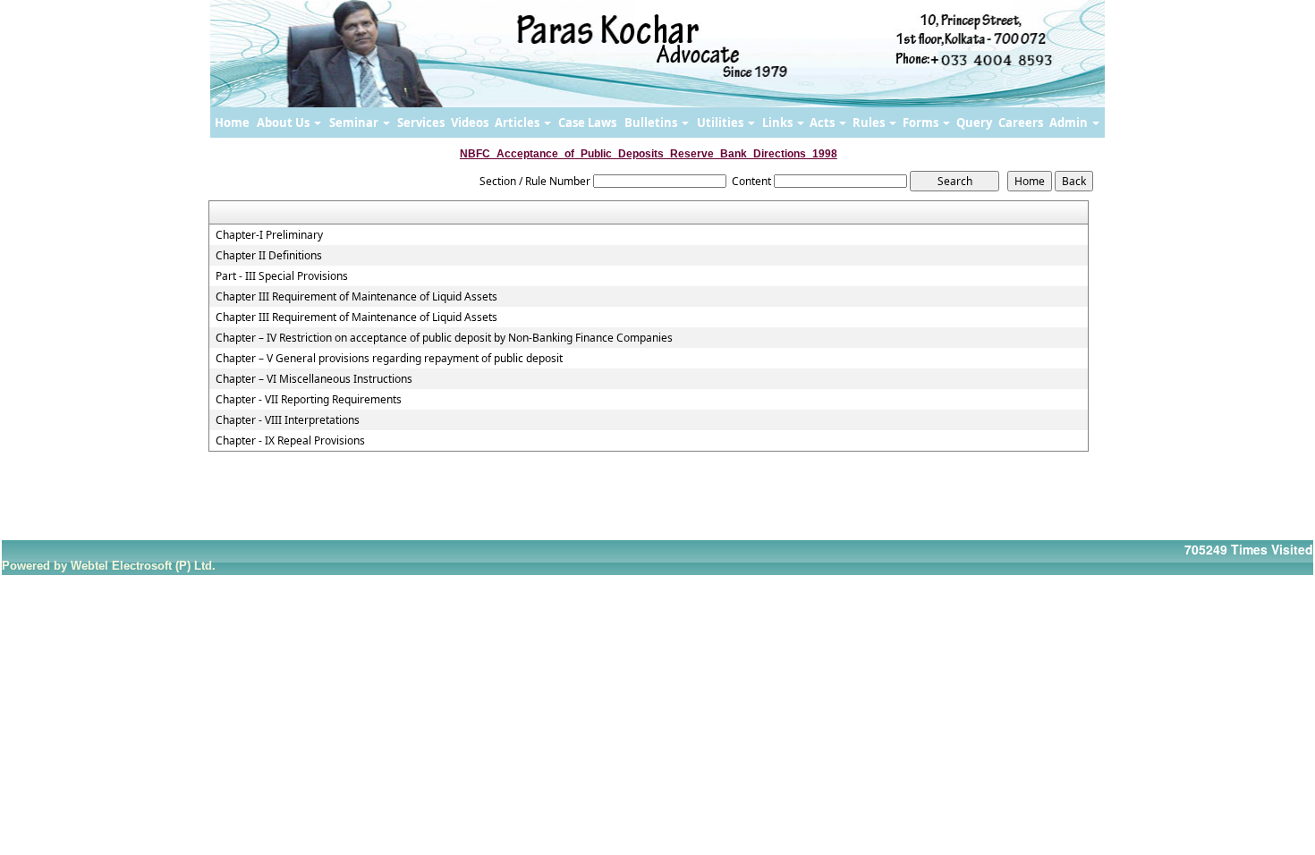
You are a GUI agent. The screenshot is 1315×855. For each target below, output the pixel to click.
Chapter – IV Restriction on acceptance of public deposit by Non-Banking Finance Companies (444, 338)
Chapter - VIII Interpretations (288, 420)
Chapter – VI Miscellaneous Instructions (314, 379)
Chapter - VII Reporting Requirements (309, 400)
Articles (518, 122)
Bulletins (652, 122)
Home (232, 122)
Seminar (355, 122)
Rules (870, 122)
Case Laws (587, 122)
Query (974, 122)
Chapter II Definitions (269, 256)
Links (778, 122)
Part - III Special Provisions (282, 276)
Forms (922, 122)
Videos (469, 122)
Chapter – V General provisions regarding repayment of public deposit (389, 358)
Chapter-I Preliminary (269, 235)
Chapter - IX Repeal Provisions (290, 441)
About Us (284, 122)
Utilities (721, 122)
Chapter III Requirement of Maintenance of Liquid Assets (356, 297)
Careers (1020, 122)
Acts (823, 122)
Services (421, 122)
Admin (1069, 122)
